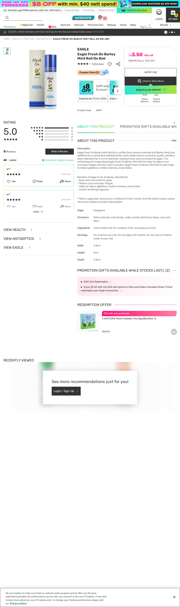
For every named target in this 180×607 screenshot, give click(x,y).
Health (40, 24)
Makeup (111, 24)
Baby (133, 24)
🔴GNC (52, 26)
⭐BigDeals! (26, 24)
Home (123, 24)
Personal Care (95, 24)
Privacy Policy (18, 603)
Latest (12, 160)
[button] (173, 15)
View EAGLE (14, 247)
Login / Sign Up (64, 391)
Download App (72, 10)
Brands (164, 24)
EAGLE (83, 49)
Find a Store (88, 10)
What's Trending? (107, 10)
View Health (15, 230)
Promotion (9, 26)
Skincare (65, 24)
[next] (149, 25)
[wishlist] (109, 64)
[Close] (174, 597)
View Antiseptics (19, 239)
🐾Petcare (146, 26)
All (5, 160)
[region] (90, 597)
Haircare (79, 24)
